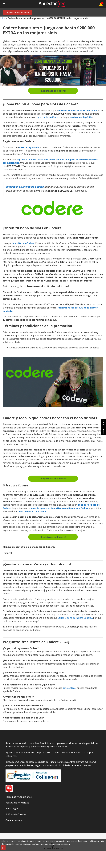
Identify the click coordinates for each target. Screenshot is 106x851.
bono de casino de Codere (32, 511)
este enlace (69, 687)
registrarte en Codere (48, 117)
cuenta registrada (29, 147)
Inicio (3, 18)
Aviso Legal (12, 808)
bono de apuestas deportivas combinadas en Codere (59, 508)
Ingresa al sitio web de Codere (25, 187)
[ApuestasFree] (52, 4)
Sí (3, 847)
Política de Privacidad (17, 802)
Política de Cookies (16, 814)
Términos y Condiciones (19, 796)
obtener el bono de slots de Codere (77, 110)
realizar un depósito (81, 117)
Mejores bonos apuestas (17, 12)
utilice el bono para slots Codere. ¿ (75, 617)
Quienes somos (14, 820)
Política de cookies (86, 841)
